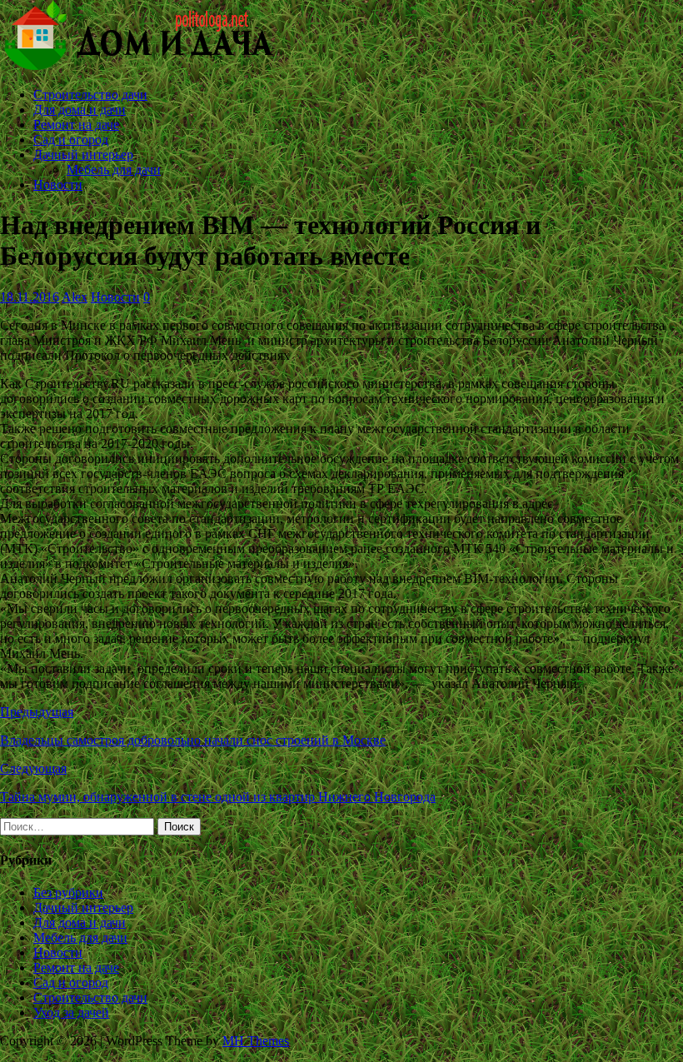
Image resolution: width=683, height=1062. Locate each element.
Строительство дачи (90, 94)
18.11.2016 (29, 297)
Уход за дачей (71, 1012)
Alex (74, 297)
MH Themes (255, 1041)
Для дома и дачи (79, 109)
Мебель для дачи (114, 169)
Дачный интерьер (83, 154)
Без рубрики (68, 892)
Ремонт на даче (76, 124)
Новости (57, 184)
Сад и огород (70, 139)
